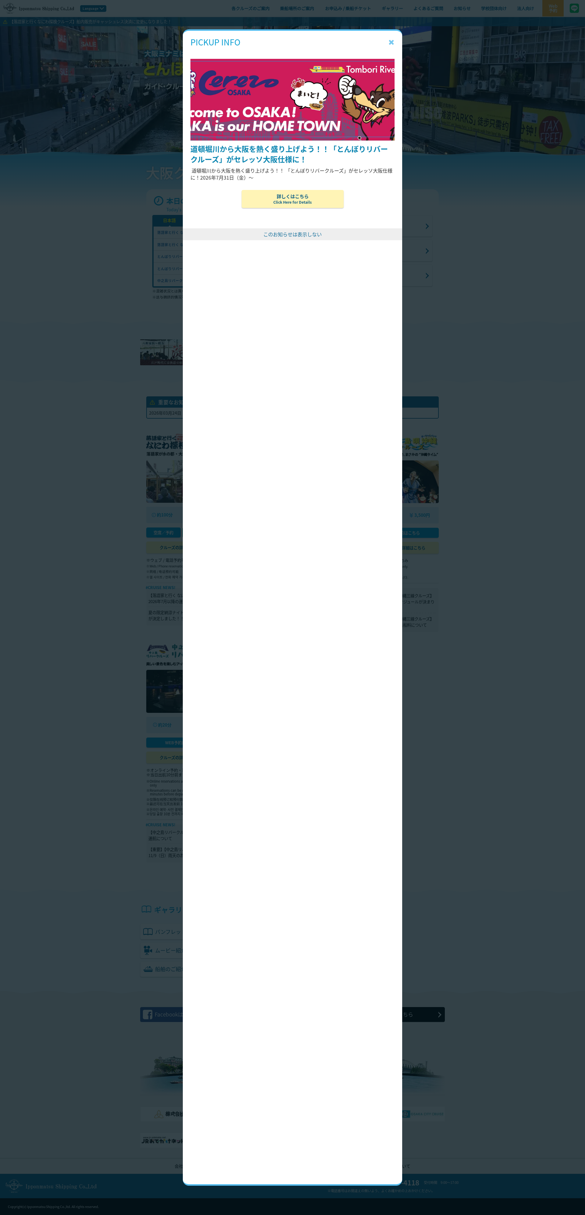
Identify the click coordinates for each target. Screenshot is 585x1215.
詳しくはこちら (292, 199)
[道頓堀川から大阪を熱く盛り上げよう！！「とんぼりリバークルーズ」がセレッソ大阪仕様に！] (292, 50)
